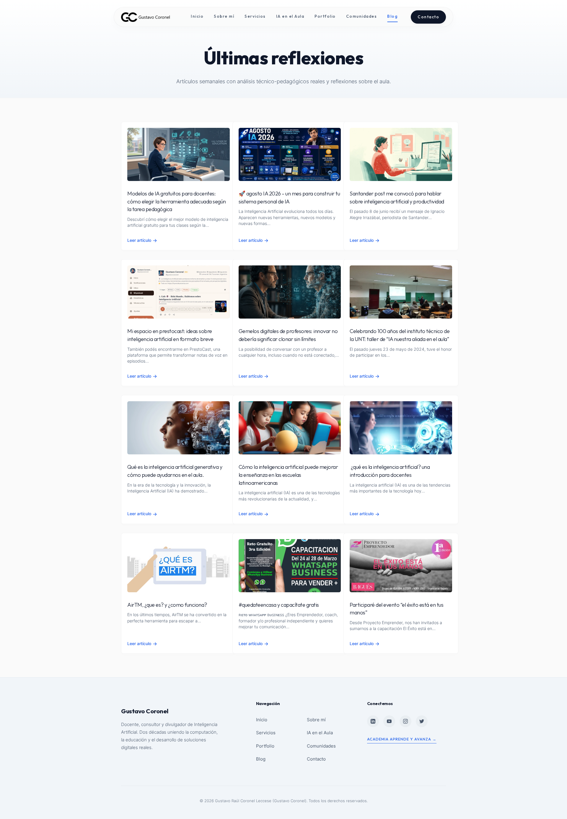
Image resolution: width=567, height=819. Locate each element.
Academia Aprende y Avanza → (401, 739)
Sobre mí (224, 16)
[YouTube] (389, 721)
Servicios (255, 16)
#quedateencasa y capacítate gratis (279, 604)
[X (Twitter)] (422, 721)
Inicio (197, 16)
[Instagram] (405, 721)
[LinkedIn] (373, 721)
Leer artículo (142, 240)
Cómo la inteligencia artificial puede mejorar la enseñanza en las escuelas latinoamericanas (288, 475)
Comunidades (361, 16)
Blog (392, 16)
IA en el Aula (290, 16)
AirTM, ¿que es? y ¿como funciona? (167, 604)
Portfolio (325, 16)
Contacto (428, 16)
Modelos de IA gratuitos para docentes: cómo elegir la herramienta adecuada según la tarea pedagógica (176, 201)
